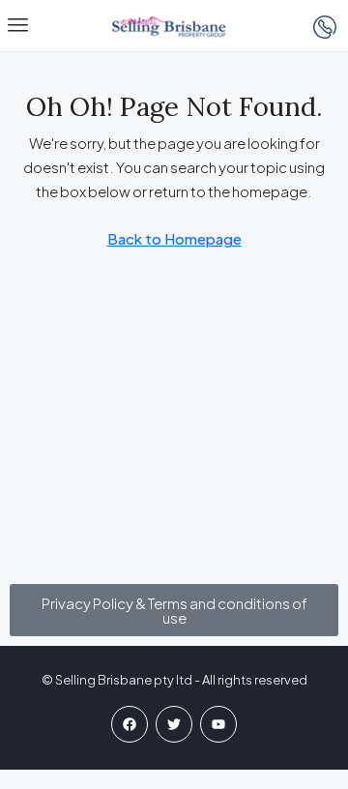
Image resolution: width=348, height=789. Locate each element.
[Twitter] (174, 724)
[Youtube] (218, 724)
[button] (18, 25)
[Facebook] (129, 724)
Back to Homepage (174, 238)
